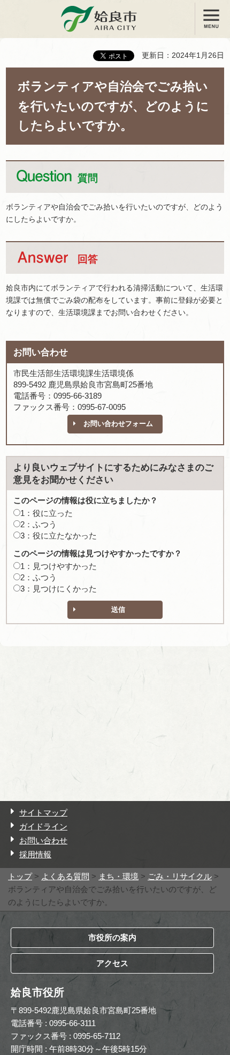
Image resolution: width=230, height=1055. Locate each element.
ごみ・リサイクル (180, 876)
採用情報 (35, 854)
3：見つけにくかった (58, 588)
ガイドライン (43, 826)
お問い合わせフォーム (118, 424)
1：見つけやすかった (58, 566)
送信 (118, 609)
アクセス (112, 963)
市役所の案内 (112, 937)
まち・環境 (118, 876)
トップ (20, 876)
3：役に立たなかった (58, 535)
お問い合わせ (43, 840)
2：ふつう (38, 524)
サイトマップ (43, 812)
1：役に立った (46, 513)
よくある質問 (65, 876)
